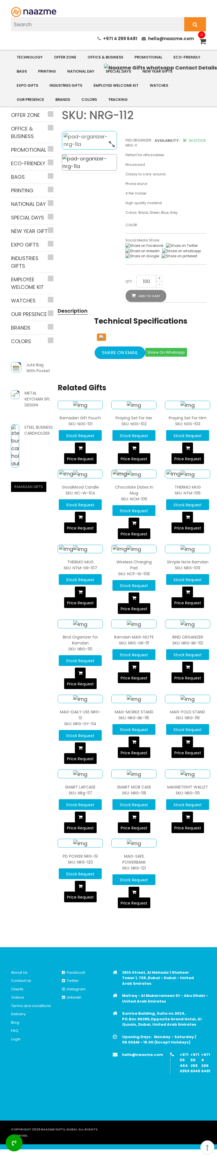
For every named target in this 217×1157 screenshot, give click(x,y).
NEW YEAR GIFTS (31, 231)
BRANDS (62, 99)
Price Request (80, 459)
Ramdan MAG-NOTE (134, 637)
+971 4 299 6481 (120, 39)
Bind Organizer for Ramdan (80, 640)
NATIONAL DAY (80, 71)
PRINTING (47, 71)
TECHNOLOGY (30, 57)
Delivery (18, 1014)
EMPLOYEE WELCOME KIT (116, 85)
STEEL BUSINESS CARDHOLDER (38, 430)
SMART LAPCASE (80, 787)
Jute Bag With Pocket (38, 368)
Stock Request (80, 436)
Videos (17, 997)
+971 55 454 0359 (185, 1063)
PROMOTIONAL (148, 57)
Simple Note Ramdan (188, 562)
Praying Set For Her (134, 418)
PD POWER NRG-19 (80, 856)
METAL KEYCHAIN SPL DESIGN (37, 399)
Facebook (75, 972)
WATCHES (159, 85)
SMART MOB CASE (134, 787)
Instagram (75, 989)
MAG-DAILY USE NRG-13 (80, 715)
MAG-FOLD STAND (187, 712)
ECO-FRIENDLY (186, 57)
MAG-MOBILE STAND (134, 712)
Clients (17, 989)
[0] (202, 41)
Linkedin (73, 997)
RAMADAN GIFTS (28, 486)
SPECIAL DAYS (27, 217)
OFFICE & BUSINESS (105, 57)
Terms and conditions (31, 1005)
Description (73, 310)
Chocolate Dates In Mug (134, 490)
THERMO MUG (188, 487)
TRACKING (118, 99)
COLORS (89, 99)
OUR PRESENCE (30, 99)
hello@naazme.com (171, 39)
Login (16, 1039)
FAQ (14, 1030)
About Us (19, 972)
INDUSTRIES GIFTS (65, 85)
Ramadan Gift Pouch (80, 418)
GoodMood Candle (80, 487)
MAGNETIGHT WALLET (187, 787)
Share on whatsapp (166, 352)
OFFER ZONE (65, 57)
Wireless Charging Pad (134, 565)
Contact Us (21, 980)
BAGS (22, 71)
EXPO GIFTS (27, 85)
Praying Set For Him (188, 418)
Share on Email (120, 352)
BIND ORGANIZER (187, 637)
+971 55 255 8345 (195, 1063)
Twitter (72, 980)
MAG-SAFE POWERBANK (134, 859)
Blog (15, 1022)
